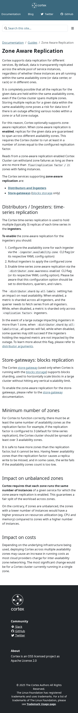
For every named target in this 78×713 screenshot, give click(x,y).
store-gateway (28, 368)
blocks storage (42, 193)
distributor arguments (17, 346)
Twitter (20, 635)
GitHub (20, 631)
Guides (32, 43)
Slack (18, 627)
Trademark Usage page (41, 704)
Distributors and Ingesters (27, 188)
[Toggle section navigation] (72, 28)
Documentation (13, 43)
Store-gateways (19, 193)
